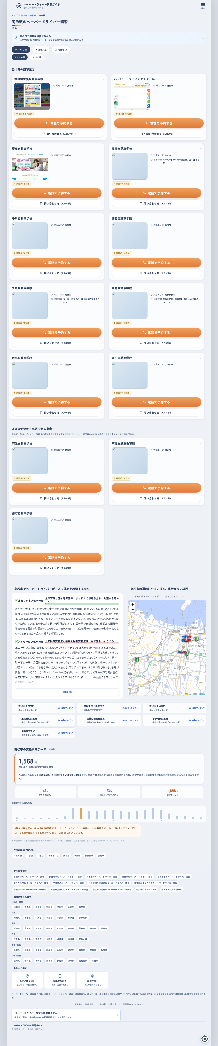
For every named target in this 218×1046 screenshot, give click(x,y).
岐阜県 (82, 928)
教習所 (62, 49)
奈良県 (71, 939)
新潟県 (17, 928)
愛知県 (104, 928)
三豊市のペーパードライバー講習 (68, 883)
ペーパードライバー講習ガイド (27, 1025)
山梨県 (60, 928)
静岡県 (93, 928)
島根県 (28, 949)
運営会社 (79, 1004)
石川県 (38, 928)
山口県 (60, 949)
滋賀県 (28, 939)
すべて (22, 49)
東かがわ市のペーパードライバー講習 (31, 883)
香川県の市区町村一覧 (146, 889)
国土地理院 (200, 693)
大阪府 (49, 939)
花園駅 (30, 855)
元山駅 (66, 855)
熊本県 (49, 960)
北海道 (17, 906)
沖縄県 (95, 960)
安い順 (38, 57)
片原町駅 (18, 855)
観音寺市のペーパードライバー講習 (65, 876)
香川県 (24, 15)
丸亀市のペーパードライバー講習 (102, 876)
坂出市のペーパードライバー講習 (137, 876)
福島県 (82, 906)
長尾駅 (101, 855)
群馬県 (38, 917)
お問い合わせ (114, 1004)
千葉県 (60, 917)
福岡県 (17, 960)
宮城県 (49, 906)
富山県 (28, 928)
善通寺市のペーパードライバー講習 (30, 889)
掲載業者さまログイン (133, 1004)
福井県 (49, 928)
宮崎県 (71, 960)
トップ (15, 15)
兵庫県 (60, 939)
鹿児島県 (83, 960)
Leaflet (190, 693)
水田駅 (77, 855)
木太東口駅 (53, 855)
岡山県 (38, 949)
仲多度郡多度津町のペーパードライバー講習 (109, 883)
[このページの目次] (205, 1039)
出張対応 (42, 49)
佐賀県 (28, 960)
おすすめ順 (19, 57)
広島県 (49, 949)
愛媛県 (93, 949)
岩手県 (38, 906)
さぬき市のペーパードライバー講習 (173, 876)
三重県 (17, 939)
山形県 (71, 906)
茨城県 (17, 917)
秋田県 (60, 906)
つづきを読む (67, 692)
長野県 (71, 928)
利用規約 (89, 1004)
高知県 (104, 949)
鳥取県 (17, 949)
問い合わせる (61, 133)
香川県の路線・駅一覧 (171, 889)
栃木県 (28, 917)
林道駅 (40, 855)
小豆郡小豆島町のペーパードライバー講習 (112, 889)
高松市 (33, 15)
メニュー (203, 8)
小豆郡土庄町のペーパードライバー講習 (69, 889)
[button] (187, 653)
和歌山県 (83, 939)
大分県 (60, 960)
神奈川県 (83, 917)
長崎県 (38, 960)
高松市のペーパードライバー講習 (29, 876)
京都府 (38, 939)
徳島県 (71, 949)
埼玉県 (49, 917)
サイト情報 (101, 1004)
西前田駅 (89, 855)
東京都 (71, 917)
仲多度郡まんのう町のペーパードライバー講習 (155, 883)
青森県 (28, 906)
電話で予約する (61, 123)
